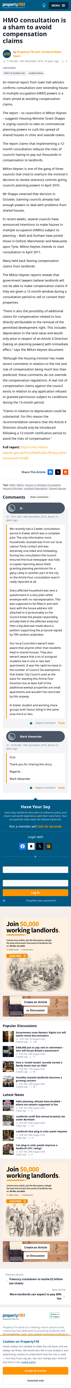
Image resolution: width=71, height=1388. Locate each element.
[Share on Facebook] (50, 472)
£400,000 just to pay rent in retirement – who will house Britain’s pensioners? (40, 1049)
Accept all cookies (35, 1370)
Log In (35, 893)
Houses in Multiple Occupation (43, 485)
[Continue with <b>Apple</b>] (31, 846)
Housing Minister (12, 488)
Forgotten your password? (41, 900)
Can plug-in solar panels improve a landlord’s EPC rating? (36, 1147)
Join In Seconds (50, 826)
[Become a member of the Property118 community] (35, 955)
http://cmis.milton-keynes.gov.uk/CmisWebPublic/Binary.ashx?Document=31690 (35, 452)
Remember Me (14, 900)
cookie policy (28, 1362)
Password (8, 877)
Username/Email (12, 864)
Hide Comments (39, 497)
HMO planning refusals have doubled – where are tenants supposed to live (39, 1103)
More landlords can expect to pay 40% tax (35, 1296)
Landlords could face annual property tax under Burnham (40, 1118)
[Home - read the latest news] (21, 5)
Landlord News (36, 73)
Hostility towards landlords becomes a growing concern (39, 1079)
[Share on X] (58, 472)
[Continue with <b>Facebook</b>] (22, 846)
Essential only (35, 1380)
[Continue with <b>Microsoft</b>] (48, 846)
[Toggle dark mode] (43, 5)
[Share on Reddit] (65, 472)
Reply (61, 722)
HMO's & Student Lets (14, 73)
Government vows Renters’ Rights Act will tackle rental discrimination (41, 1034)
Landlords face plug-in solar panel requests (41, 1131)
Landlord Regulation (35, 488)
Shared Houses (57, 488)
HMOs (20, 485)
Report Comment (45, 722)
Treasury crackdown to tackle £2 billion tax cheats (36, 1281)
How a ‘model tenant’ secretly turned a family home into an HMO (39, 1064)
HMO (12, 485)
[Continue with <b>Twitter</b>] (39, 846)
